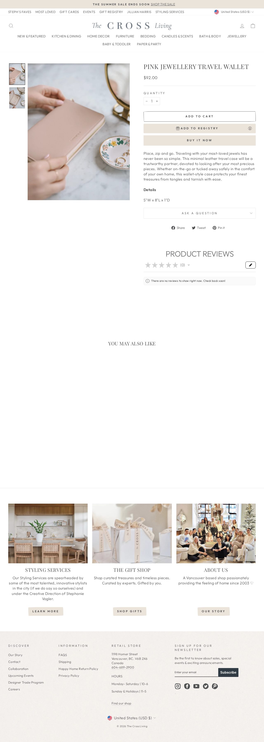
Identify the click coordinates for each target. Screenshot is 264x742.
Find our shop (121, 703)
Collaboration (18, 669)
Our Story (15, 655)
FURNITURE (125, 36)
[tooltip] (250, 128)
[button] (17, 74)
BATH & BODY (210, 36)
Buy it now (200, 140)
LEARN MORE (45, 611)
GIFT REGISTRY (111, 12)
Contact (14, 662)
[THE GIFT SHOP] (132, 533)
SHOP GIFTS (129, 611)
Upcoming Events (21, 676)
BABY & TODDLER (117, 44)
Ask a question (200, 213)
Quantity (155, 93)
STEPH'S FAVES (19, 12)
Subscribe (228, 672)
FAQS (63, 655)
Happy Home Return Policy (78, 669)
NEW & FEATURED (32, 36)
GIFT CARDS (69, 12)
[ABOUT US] (216, 533)
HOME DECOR (98, 36)
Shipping (65, 662)
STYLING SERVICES (170, 12)
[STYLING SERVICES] (48, 533)
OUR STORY (214, 611)
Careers (14, 689)
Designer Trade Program (26, 682)
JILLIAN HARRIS (139, 12)
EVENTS (89, 12)
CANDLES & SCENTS (177, 36)
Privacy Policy (69, 676)
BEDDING (148, 36)
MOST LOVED (45, 12)
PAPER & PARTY (149, 44)
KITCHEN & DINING (66, 36)
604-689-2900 (123, 667)
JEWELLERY (236, 36)
